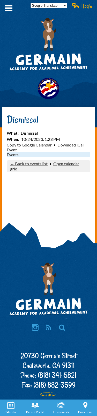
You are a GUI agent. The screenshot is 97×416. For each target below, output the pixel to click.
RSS (48, 327)
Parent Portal (35, 412)
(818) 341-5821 (57, 375)
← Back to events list (29, 163)
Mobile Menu (8, 8)
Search (62, 327)
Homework (61, 412)
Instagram (35, 327)
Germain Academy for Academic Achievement (48, 62)
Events (13, 154)
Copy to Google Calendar (29, 144)
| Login (85, 6)
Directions (85, 412)
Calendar (10, 412)
